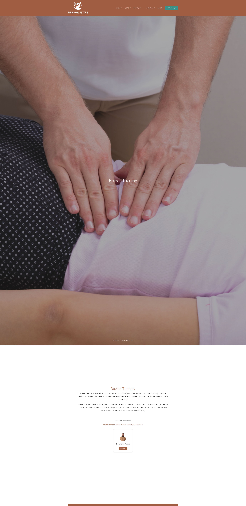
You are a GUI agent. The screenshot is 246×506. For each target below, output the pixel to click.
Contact (150, 8)
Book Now (171, 8)
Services (137, 8)
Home (119, 8)
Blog (159, 8)
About (128, 8)
